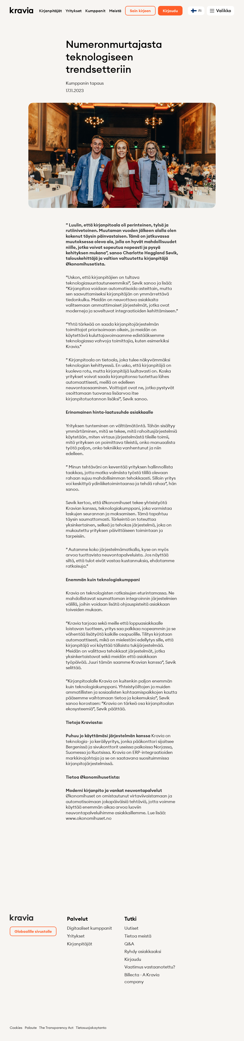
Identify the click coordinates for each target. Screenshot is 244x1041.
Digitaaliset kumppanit (89, 928)
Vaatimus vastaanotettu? (149, 967)
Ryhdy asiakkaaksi (142, 951)
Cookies (16, 1028)
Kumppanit (95, 10)
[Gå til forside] (22, 10)
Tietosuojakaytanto (91, 1028)
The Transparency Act (56, 1028)
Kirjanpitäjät (50, 10)
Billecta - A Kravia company (141, 978)
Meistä (115, 10)
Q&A (129, 944)
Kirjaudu (132, 959)
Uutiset (131, 928)
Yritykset (73, 10)
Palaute (31, 1028)
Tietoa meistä (137, 936)
